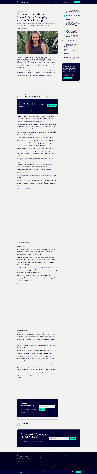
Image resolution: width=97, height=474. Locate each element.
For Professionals (43, 464)
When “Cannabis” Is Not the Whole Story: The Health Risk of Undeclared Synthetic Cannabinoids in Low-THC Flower (73, 25)
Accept (78, 471)
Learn (60, 2)
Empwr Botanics (20, 334)
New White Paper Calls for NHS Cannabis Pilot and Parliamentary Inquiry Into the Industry (73, 17)
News (40, 2)
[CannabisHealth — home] (23, 2)
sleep (19, 132)
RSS (64, 462)
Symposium (54, 464)
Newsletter (66, 457)
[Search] (72, 2)
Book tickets (49, 108)
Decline (72, 471)
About (53, 466)
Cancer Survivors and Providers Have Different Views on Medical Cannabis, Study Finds (72, 52)
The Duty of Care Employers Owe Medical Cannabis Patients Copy (73, 11)
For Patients (42, 462)
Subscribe (77, 2)
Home (18, 8)
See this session (51, 105)
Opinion (53, 459)
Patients (48, 2)
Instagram (65, 459)
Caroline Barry (20, 28)
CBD (47, 344)
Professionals (54, 2)
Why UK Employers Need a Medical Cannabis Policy (72, 36)
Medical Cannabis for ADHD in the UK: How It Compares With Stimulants (71, 45)
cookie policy (21, 472)
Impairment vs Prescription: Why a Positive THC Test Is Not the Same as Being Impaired (73, 31)
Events (68, 2)
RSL (30, 69)
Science (44, 2)
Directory (64, 2)
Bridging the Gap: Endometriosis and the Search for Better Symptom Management (71, 58)
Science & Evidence (44, 459)
